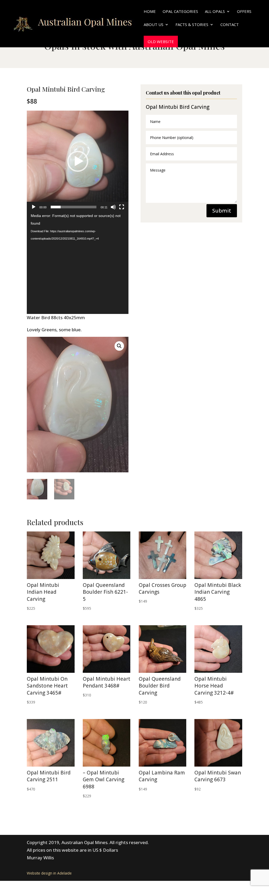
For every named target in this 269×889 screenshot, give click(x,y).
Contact (229, 25)
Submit (221, 210)
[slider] (73, 207)
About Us (153, 25)
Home (150, 11)
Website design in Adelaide (49, 873)
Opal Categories (180, 11)
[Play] (33, 207)
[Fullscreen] (121, 207)
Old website (161, 41)
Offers (244, 11)
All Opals (215, 11)
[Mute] (113, 207)
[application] (77, 161)
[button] (77, 161)
